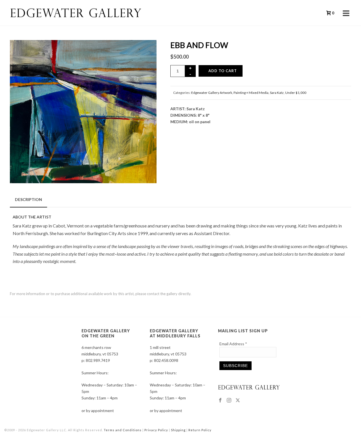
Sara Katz (277, 92)
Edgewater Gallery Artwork (211, 92)
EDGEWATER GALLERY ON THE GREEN (106, 333)
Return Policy (200, 430)
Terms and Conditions (123, 430)
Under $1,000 (295, 92)
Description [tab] (28, 199)
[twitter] (237, 400)
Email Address (233, 343)
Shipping (178, 430)
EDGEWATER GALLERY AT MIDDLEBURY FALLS (175, 333)
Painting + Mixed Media (251, 92)
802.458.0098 (166, 360)
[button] (145, 52)
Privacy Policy (156, 430)
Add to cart (222, 70)
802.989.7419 (98, 360)
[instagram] (229, 400)
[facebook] (220, 400)
